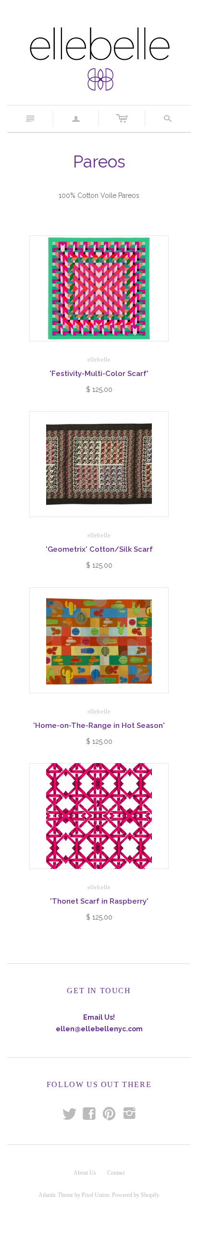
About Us (85, 1172)
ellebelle (99, 359)
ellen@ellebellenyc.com (99, 1029)
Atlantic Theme (55, 1195)
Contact (115, 1172)
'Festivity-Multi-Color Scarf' (99, 373)
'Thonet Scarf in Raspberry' (99, 901)
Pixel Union (95, 1195)
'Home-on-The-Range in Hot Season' (99, 725)
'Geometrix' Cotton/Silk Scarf (99, 549)
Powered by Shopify (135, 1195)
